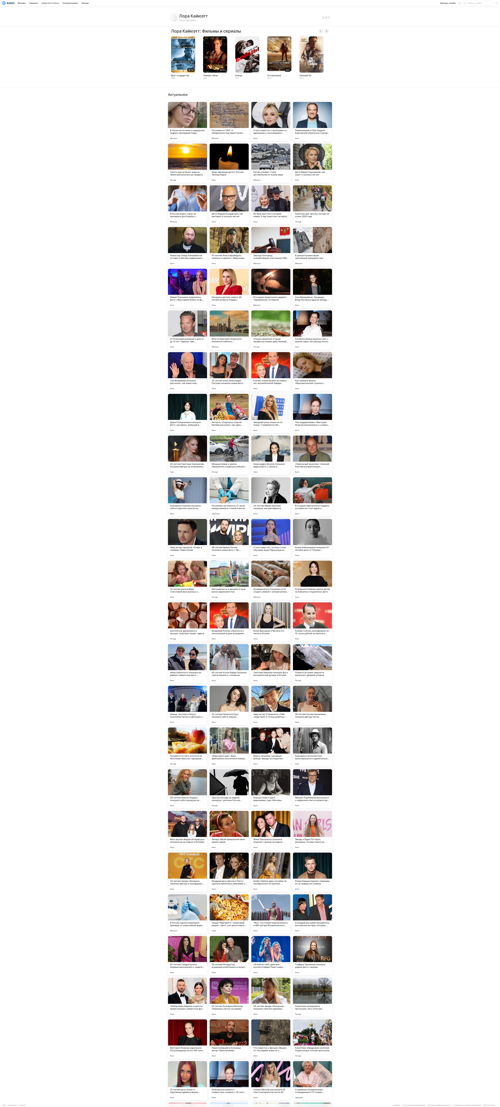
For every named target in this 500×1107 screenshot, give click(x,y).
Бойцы (238, 75)
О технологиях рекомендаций (413, 1105)
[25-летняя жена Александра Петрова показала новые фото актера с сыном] (229, 371)
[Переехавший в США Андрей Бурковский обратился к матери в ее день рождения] (312, 121)
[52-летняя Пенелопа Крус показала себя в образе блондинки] (229, 705)
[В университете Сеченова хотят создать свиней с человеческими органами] (270, 580)
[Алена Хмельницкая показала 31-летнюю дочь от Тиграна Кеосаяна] (312, 538)
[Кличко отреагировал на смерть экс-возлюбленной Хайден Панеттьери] (270, 371)
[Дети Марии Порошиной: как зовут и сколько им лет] (312, 163)
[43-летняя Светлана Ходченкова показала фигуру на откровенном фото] (187, 455)
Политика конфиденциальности (439, 1105)
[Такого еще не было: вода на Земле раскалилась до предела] (187, 163)
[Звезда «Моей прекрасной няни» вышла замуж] (229, 830)
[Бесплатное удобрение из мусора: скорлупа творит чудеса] (187, 621)
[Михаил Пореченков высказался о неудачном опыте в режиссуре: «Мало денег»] (312, 788)
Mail (4, 1105)
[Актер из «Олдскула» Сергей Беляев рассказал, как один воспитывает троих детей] (229, 413)
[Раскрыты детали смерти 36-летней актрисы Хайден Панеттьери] (229, 288)
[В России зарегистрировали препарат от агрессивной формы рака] (187, 913)
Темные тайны (210, 75)
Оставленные (274, 75)
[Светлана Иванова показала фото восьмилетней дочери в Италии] (270, 663)
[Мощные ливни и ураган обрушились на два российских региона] (229, 455)
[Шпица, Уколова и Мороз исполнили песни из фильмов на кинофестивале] (187, 705)
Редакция (396, 1105)
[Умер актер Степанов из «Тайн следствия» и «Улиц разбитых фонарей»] (270, 705)
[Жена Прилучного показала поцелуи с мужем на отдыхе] (270, 830)
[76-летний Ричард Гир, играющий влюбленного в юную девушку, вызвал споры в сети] (229, 955)
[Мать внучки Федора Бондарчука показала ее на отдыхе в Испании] (187, 830)
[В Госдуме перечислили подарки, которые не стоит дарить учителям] (312, 496)
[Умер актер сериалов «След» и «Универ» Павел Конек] (187, 538)
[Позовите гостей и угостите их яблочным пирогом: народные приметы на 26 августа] (187, 747)
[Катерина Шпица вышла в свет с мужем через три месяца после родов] (312, 330)
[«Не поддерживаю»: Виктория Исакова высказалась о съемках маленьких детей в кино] (312, 413)
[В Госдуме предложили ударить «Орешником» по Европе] (270, 288)
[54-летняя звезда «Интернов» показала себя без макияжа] (270, 997)
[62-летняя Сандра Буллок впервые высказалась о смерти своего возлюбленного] (187, 955)
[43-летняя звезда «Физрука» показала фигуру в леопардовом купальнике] (187, 872)
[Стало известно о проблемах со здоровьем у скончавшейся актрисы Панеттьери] (270, 121)
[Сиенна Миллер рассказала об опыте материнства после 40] (270, 1080)
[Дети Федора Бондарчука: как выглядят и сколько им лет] (229, 204)
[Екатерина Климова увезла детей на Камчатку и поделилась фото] (312, 580)
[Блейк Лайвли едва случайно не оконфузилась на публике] (270, 872)
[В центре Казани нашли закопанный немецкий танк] (312, 246)
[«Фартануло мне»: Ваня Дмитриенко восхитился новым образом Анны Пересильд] (229, 747)
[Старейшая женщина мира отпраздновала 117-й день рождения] (312, 1080)
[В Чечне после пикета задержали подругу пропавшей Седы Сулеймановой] (187, 121)
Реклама (22, 1105)
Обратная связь (489, 1105)
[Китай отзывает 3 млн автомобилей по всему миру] (270, 163)
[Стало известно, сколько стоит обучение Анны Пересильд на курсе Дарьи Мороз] (270, 538)
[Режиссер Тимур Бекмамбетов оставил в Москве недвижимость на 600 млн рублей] (187, 246)
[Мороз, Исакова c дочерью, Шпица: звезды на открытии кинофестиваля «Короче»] (270, 747)
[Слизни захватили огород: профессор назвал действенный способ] (270, 330)
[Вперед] (326, 31)
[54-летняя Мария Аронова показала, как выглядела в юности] (270, 496)
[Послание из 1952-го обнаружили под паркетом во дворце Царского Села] (229, 121)
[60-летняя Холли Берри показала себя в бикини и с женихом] (229, 663)
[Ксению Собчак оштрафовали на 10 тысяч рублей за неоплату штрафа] (312, 621)
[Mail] (4, 3)
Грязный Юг (305, 75)
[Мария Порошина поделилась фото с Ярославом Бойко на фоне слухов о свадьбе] (187, 288)
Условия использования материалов (467, 1105)
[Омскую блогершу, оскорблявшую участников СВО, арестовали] (270, 246)
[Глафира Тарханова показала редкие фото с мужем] (312, 955)
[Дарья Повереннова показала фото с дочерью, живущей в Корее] (187, 413)
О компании (12, 1105)
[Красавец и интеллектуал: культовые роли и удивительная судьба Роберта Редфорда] (312, 747)
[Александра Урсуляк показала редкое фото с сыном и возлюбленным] (270, 455)
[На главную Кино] (10, 3)
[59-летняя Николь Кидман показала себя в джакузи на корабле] (187, 788)
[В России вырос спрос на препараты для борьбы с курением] (187, 204)
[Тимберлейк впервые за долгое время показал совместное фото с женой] (187, 997)
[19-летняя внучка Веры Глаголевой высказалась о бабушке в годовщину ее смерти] (187, 580)
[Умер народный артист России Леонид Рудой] (229, 163)
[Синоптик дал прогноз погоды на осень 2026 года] (312, 204)
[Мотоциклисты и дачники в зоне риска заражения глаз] (229, 580)
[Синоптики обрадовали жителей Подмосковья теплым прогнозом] (312, 1039)
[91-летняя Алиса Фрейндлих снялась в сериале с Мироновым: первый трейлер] (229, 246)
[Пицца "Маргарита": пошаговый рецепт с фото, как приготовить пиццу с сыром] (229, 913)
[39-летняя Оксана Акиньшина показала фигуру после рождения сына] (312, 705)
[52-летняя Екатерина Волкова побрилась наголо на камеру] (229, 997)
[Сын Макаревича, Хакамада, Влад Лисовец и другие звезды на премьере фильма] (312, 288)
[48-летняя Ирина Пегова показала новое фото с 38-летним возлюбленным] (229, 538)
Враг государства (180, 75)
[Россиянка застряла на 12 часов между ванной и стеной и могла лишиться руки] (229, 496)
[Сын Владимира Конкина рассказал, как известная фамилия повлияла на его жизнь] (187, 371)
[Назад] (320, 31)
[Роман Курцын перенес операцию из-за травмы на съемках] (312, 872)
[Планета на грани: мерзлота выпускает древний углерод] (312, 663)
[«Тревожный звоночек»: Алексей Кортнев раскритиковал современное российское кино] (312, 455)
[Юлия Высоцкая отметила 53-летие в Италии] (270, 621)
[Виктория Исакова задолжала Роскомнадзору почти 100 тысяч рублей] (187, 1039)
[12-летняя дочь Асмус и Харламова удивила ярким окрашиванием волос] (187, 1080)
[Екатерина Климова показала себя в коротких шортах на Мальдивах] (187, 496)
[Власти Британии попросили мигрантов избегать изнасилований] (229, 330)
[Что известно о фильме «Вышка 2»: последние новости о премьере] (270, 1039)
